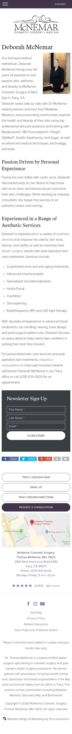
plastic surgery (12, 251)
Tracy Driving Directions (36, 497)
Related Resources (36, 624)
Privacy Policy (36, 618)
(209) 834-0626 (40, 571)
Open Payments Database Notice (36, 630)
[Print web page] (57, 459)
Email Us (36, 487)
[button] (45, 459)
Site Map (36, 612)
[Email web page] (65, 459)
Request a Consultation (36, 507)
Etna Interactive (59, 719)
